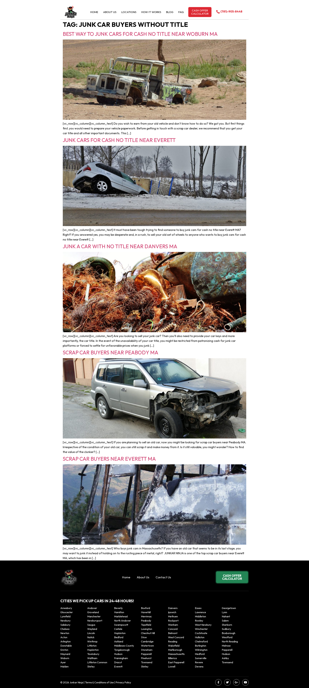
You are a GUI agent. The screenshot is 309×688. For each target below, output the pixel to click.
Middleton (200, 616)
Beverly (118, 608)
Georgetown (229, 608)
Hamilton (119, 612)
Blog (169, 12)
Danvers (173, 608)
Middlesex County (124, 645)
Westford (227, 637)
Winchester (201, 629)
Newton (64, 633)
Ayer (63, 662)
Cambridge (147, 641)
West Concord (176, 637)
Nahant (226, 616)
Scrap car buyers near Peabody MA (110, 352)
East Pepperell (176, 662)
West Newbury (203, 624)
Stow (144, 637)
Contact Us (163, 577)
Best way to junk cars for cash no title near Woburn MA (140, 34)
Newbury (65, 620)
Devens (199, 666)
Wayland (92, 629)
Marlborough (175, 649)
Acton (63, 637)
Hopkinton (120, 633)
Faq (181, 12)
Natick (90, 637)
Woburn (64, 658)
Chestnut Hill (148, 633)
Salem (225, 620)
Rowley (199, 620)
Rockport (173, 620)
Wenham (173, 624)
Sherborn (227, 624)
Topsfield (146, 624)
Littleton (92, 645)
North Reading (230, 641)
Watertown (147, 645)
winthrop (92, 641)
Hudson (118, 654)
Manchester (94, 616)
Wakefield (173, 645)
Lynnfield (65, 616)
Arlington (65, 641)
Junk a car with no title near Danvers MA (120, 246)
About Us (109, 12)
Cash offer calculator (200, 12)
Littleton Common (97, 662)
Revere (199, 662)
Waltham (92, 658)
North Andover (122, 620)
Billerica (172, 658)
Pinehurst (146, 658)
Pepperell (227, 649)
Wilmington (201, 649)
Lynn (224, 612)
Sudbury (226, 629)
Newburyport (94, 620)
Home (94, 12)
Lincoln (91, 633)
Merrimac (146, 616)
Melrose (226, 645)
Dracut (118, 662)
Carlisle (118, 629)
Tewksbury (93, 654)
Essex (198, 608)
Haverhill (146, 612)
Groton (64, 649)
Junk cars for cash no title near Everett (119, 140)
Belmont (172, 633)
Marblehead (121, 616)
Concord (173, 629)
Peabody (146, 620)
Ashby (225, 658)
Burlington (200, 645)
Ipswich (172, 612)
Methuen (173, 616)
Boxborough (228, 633)
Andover (92, 608)
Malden (64, 666)
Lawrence (200, 612)
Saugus (91, 624)
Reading (172, 641)
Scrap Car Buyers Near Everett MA (109, 459)
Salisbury (65, 624)
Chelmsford (201, 641)
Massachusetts (176, 654)
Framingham (121, 658)
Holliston (199, 637)
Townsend (146, 662)
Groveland (93, 612)
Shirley (91, 666)
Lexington (146, 629)
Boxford (145, 608)
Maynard (65, 654)
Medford (200, 654)
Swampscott (121, 624)
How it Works (151, 12)
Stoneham (146, 649)
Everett (118, 666)
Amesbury (66, 608)
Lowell (171, 666)
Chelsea (64, 629)
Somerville (200, 658)
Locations (128, 12)
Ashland (118, 641)
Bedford (118, 637)
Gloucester (66, 612)
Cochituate (201, 633)
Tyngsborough (122, 649)
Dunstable (66, 645)
